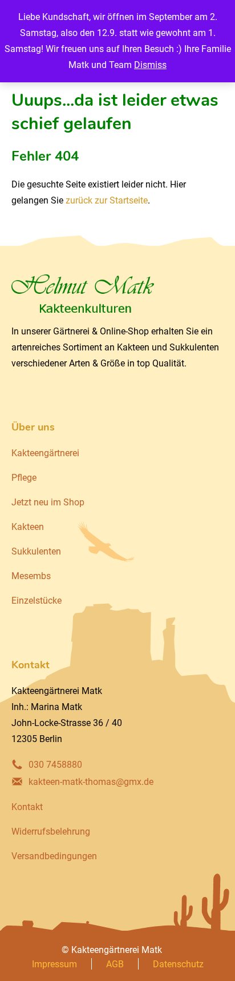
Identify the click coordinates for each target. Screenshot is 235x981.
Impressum (54, 964)
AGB (115, 964)
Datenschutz (178, 964)
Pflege (24, 477)
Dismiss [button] (150, 64)
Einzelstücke (36, 600)
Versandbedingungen (54, 856)
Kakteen (27, 526)
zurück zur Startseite (107, 200)
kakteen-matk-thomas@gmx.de (91, 781)
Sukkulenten (36, 551)
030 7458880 (55, 764)
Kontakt (27, 806)
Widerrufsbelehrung (50, 831)
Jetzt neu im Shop (47, 502)
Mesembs (31, 576)
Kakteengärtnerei (45, 453)
